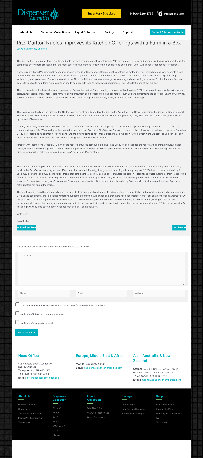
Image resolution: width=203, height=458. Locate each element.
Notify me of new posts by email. (37, 323)
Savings (127, 396)
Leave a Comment (26, 48)
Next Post (179, 227)
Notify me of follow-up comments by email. (42, 314)
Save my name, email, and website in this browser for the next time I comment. (64, 305)
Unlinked (42, 48)
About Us (24, 396)
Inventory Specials (101, 13)
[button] (33, 32)
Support (161, 396)
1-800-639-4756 (141, 13)
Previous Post (26, 227)
